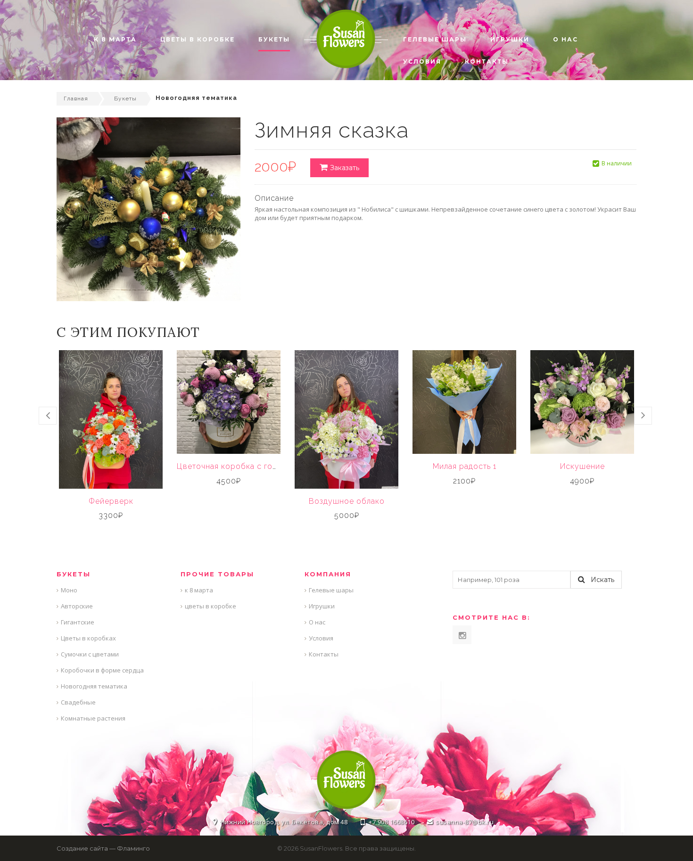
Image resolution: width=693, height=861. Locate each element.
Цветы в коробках (88, 638)
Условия (321, 638)
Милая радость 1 (464, 466)
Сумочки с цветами (90, 654)
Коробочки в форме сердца (102, 670)
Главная (76, 98)
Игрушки (322, 606)
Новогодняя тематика (94, 686)
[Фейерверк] (111, 419)
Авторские (77, 606)
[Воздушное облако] (346, 419)
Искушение (582, 466)
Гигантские (77, 622)
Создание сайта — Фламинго (103, 848)
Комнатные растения (93, 718)
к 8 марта (199, 590)
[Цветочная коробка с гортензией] (228, 402)
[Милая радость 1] (464, 402)
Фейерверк (111, 501)
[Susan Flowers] (346, 38)
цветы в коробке (210, 606)
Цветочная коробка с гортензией (243, 466)
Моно (69, 590)
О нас (317, 622)
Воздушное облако (347, 501)
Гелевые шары (331, 590)
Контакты (323, 654)
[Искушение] (582, 402)
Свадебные (78, 702)
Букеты (125, 98)
